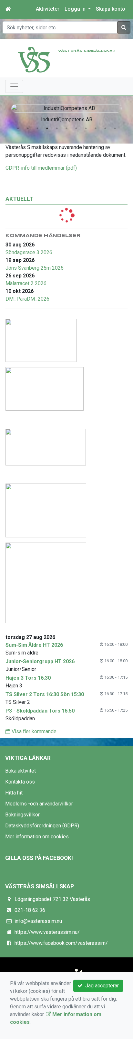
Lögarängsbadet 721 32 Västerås (52, 899)
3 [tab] (37, 128)
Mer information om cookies (37, 837)
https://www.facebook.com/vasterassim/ (61, 943)
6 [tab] (66, 128)
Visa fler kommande (33, 731)
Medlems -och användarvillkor (39, 804)
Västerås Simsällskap (87, 51)
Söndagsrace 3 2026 (28, 252)
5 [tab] (57, 128)
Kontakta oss (20, 782)
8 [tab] (86, 128)
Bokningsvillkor (22, 815)
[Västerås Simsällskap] (34, 59)
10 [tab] (105, 128)
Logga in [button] (76, 9)
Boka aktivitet (20, 771)
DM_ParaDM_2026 (27, 299)
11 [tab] (115, 128)
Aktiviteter (47, 9)
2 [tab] (28, 128)
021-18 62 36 (30, 910)
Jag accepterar (101, 986)
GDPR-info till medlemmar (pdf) (41, 168)
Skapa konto (110, 9)
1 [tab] (18, 128)
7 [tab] (76, 128)
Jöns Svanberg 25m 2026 (34, 268)
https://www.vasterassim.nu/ (47, 932)
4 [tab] (47, 128)
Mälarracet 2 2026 (25, 283)
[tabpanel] (66, 112)
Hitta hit (14, 793)
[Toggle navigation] (14, 86)
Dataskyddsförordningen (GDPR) (42, 826)
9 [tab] (95, 128)
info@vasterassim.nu (38, 921)
